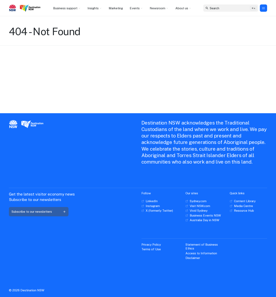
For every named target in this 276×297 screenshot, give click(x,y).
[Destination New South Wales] (31, 8)
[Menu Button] (263, 8)
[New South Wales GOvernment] (12, 8)
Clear (252, 8)
